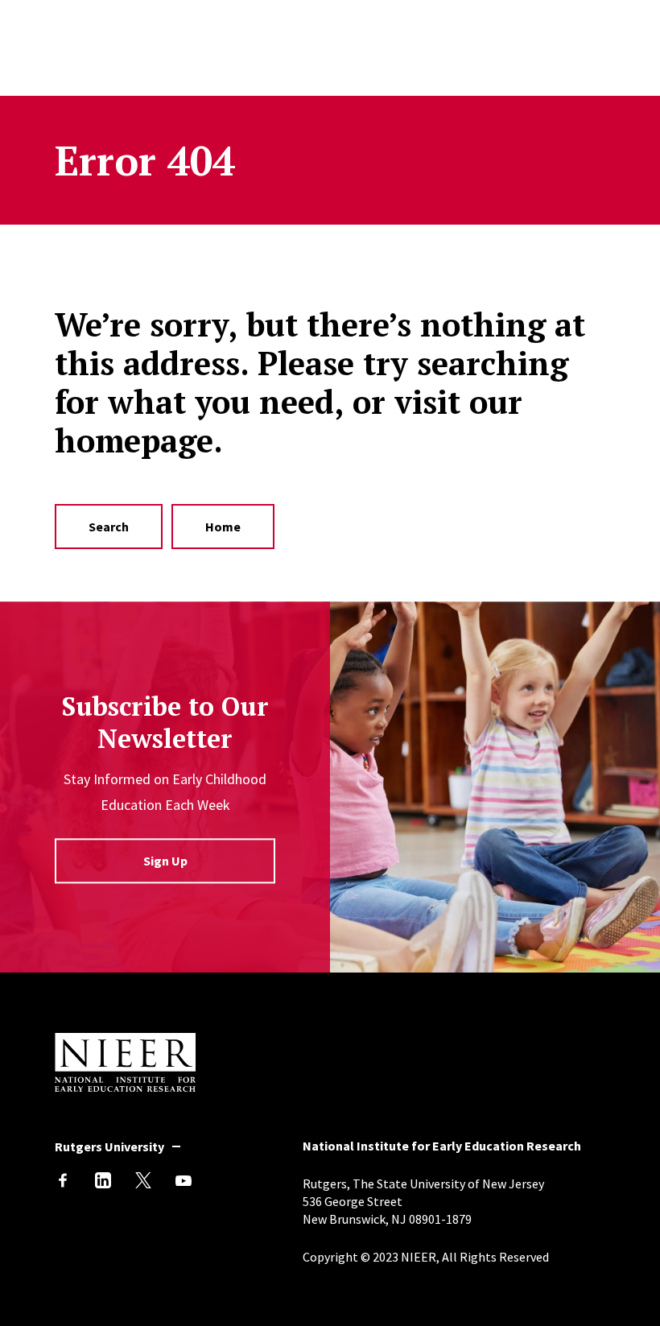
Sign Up (165, 861)
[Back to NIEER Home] (125, 1087)
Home (223, 526)
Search (109, 526)
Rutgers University (109, 1146)
